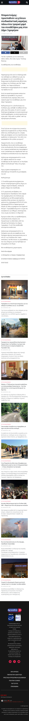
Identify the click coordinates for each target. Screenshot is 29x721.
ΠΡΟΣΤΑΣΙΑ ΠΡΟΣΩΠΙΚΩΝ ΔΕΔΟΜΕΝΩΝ (14, 677)
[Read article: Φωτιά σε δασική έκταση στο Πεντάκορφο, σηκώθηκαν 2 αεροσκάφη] (14, 528)
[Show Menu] (2, 2)
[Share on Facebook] (5, 52)
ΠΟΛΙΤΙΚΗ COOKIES (14, 680)
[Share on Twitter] (14, 52)
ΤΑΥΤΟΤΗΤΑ (14, 683)
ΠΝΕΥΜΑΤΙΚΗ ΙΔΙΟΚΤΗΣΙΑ (14, 674)
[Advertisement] (14, 9)
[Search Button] (27, 2)
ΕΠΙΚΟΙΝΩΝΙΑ (14, 686)
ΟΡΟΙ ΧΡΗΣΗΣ (14, 672)
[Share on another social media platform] (23, 52)
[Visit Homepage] (14, 2)
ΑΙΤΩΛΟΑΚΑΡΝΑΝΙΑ (6, 301)
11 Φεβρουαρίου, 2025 (6, 33)
